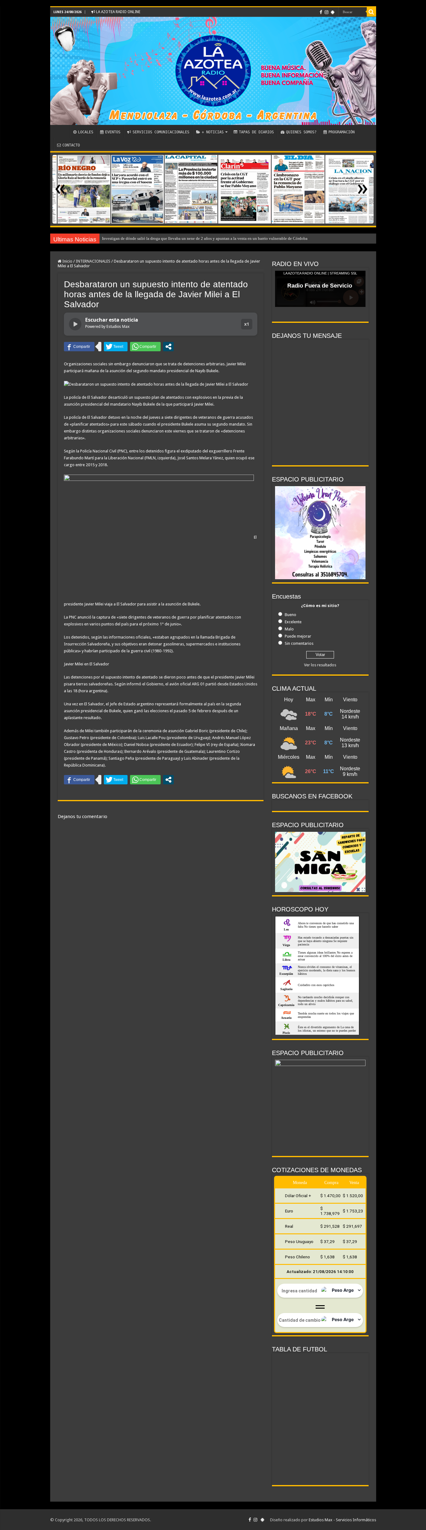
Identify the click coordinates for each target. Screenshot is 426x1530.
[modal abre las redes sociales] (168, 346)
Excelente (293, 621)
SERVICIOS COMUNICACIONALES (161, 132)
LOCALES (85, 132)
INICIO (61, 131)
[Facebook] (321, 12)
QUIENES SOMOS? (301, 132)
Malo (289, 629)
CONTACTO (71, 145)
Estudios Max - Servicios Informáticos (342, 1520)
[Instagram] (326, 12)
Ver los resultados (320, 665)
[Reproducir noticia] (75, 324)
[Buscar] (371, 12)
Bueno (290, 614)
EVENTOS (112, 132)
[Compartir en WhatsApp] (145, 346)
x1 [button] (246, 324)
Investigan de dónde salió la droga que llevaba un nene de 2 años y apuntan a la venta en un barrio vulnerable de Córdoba (204, 238)
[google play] (332, 12)
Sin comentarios (299, 643)
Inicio (66, 261)
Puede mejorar (298, 636)
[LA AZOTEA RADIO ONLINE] (213, 71)
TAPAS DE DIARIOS (256, 132)
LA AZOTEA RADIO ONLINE (117, 12)
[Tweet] (116, 346)
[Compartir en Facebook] (79, 346)
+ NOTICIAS (213, 132)
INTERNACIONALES (93, 261)
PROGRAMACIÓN (341, 132)
